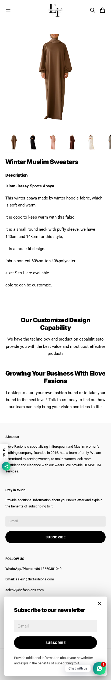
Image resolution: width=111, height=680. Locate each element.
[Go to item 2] (33, 142)
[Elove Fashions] (55, 10)
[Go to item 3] (52, 142)
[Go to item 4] (72, 142)
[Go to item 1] (14, 142)
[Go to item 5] (91, 142)
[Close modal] (100, 603)
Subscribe (56, 643)
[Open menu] (8, 10)
